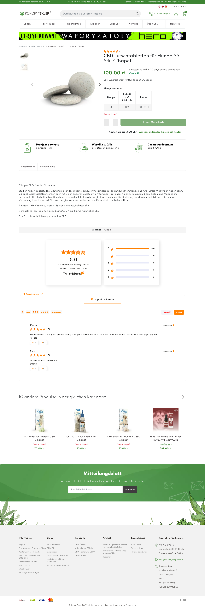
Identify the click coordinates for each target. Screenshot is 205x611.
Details (36, 454)
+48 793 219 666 (166, 545)
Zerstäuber (52, 552)
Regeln (22, 545)
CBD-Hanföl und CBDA (85, 552)
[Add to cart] (56, 454)
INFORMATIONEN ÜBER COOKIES (29, 557)
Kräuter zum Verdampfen (58, 565)
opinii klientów (73, 264)
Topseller (107, 557)
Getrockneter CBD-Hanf (57, 556)
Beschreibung (28, 167)
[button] (24, 294)
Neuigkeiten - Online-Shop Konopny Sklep (114, 552)
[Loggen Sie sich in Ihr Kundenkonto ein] (176, 14)
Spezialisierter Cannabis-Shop (32, 548)
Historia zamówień (139, 552)
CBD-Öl (50, 548)
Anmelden (130, 490)
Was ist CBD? (25, 569)
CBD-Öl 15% (80, 545)
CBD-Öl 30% (80, 556)
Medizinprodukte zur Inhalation (56, 560)
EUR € (176, 7)
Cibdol (108, 230)
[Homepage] (35, 13)
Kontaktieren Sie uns (28, 562)
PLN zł (183, 7)
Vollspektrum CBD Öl (84, 548)
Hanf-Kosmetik (53, 545)
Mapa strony (24, 565)
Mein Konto (136, 545)
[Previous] (176, 396)
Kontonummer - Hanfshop (30, 552)
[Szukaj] (137, 13)
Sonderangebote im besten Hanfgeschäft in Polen (115, 546)
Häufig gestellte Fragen (29, 573)
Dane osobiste (137, 548)
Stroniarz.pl (131, 605)
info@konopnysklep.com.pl (171, 560)
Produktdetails (47, 167)
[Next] (183, 396)
